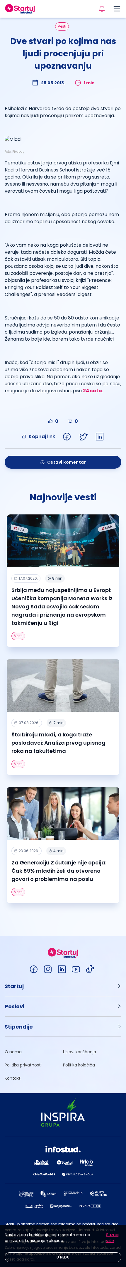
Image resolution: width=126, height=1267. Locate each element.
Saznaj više (112, 1238)
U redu (63, 1257)
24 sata (92, 390)
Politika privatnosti (23, 1065)
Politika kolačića (79, 1065)
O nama (13, 1052)
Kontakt (13, 1078)
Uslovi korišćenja (79, 1052)
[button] (63, 986)
